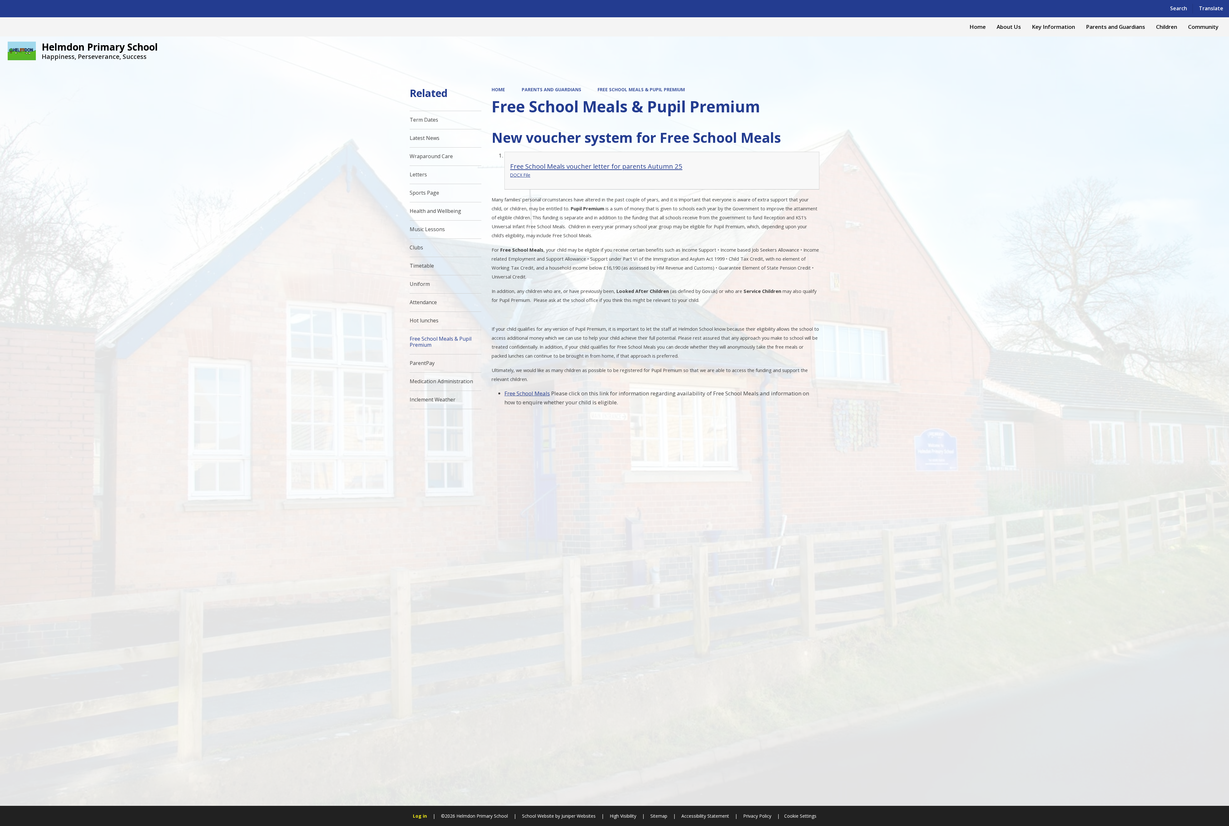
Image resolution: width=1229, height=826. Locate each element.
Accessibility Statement (705, 816)
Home (498, 89)
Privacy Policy (757, 816)
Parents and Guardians (551, 89)
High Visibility (623, 816)
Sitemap (658, 816)
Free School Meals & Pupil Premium (641, 89)
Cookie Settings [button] (800, 816)
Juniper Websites (578, 816)
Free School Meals (527, 393)
